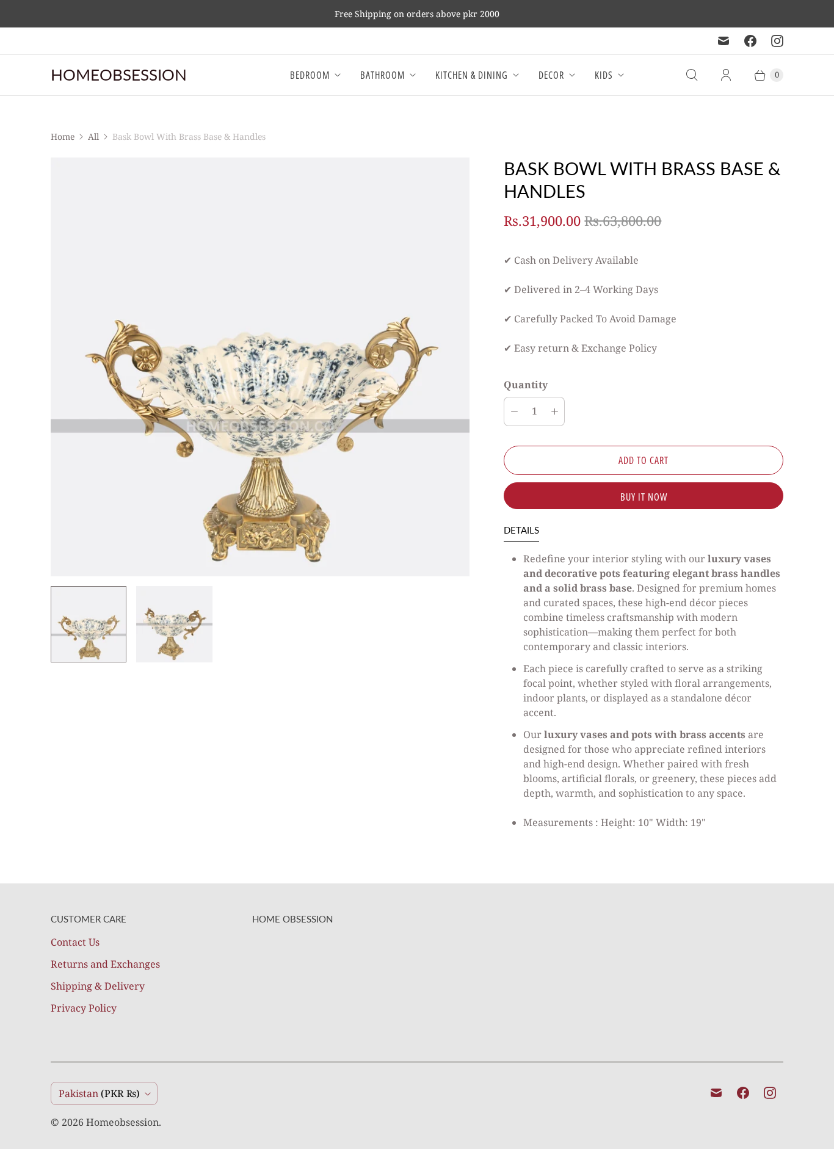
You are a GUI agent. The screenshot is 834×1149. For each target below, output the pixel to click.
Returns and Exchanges (105, 964)
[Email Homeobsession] (723, 40)
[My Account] (726, 75)
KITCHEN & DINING (471, 75)
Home (62, 136)
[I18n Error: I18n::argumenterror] (88, 624)
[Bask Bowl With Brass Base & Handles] (260, 367)
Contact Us (75, 942)
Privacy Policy (84, 1008)
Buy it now (643, 497)
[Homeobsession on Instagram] (777, 40)
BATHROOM (382, 75)
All (93, 136)
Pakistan (99, 1093)
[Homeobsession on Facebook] (750, 40)
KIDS (604, 75)
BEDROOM (310, 75)
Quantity (526, 384)
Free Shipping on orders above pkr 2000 (417, 14)
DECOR (551, 75)
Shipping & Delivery (98, 986)
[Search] (692, 75)
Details (521, 529)
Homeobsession (122, 1122)
